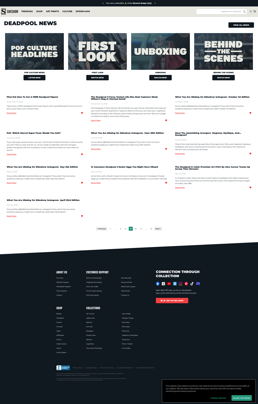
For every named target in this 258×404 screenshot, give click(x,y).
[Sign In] (251, 11)
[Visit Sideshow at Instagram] (180, 283)
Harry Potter (126, 314)
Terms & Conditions (106, 368)
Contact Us (125, 295)
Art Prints (52, 11)
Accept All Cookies (241, 398)
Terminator (126, 327)
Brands (58, 314)
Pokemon (125, 331)
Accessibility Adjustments (145, 368)
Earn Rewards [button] (126, 278)
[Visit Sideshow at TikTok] (192, 283)
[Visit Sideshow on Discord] (198, 283)
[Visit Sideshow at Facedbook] (158, 283)
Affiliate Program (62, 282)
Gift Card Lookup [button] (92, 295)
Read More (11, 113)
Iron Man (89, 327)
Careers (59, 295)
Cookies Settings (91, 368)
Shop (39, 11)
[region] (209, 391)
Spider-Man (83, 11)
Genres (59, 322)
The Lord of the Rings (94, 348)
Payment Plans (126, 282)
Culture (67, 11)
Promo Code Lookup (94, 291)
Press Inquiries (61, 291)
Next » (158, 229)
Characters (60, 318)
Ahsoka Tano (91, 335)
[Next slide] (155, 3)
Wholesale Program (63, 286)
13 (151, 229)
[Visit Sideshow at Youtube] (169, 283)
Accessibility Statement (125, 368)
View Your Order (92, 286)
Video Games (61, 344)
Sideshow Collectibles (130, 335)
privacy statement (89, 380)
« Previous (101, 229)
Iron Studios (126, 348)
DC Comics (90, 314)
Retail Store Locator (128, 286)
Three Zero (126, 340)
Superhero (90, 344)
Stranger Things (127, 318)
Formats (59, 327)
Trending (27, 11)
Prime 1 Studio (127, 344)
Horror (58, 348)
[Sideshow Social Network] (175, 283)
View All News (241, 25)
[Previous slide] (103, 3)
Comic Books (61, 352)
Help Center (125, 291)
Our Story (59, 278)
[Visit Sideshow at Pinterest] (186, 283)
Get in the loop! (174, 300)
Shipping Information (94, 282)
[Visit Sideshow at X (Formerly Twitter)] (163, 284)
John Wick (126, 322)
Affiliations (60, 335)
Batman (89, 322)
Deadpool (89, 331)
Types (58, 331)
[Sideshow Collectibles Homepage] (9, 11)
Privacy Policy (77, 368)
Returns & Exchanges (94, 278)
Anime (58, 340)
